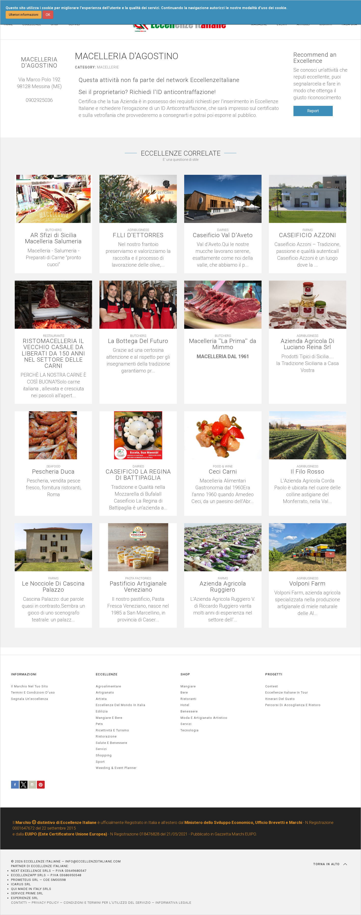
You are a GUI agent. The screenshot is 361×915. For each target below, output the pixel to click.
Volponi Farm (307, 584)
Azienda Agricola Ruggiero (223, 587)
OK (48, 15)
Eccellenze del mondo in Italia (120, 705)
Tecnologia (189, 730)
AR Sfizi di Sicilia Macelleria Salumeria (53, 238)
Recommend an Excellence (315, 58)
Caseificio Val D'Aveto (223, 235)
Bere (184, 692)
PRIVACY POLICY (45, 902)
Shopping (104, 755)
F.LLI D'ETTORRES (138, 235)
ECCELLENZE (106, 674)
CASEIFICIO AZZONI (307, 235)
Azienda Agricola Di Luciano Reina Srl (307, 344)
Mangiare (188, 686)
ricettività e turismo (112, 730)
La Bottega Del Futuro (138, 341)
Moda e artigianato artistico (203, 718)
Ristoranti (188, 699)
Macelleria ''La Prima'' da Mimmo (222, 344)
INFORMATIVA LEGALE (173, 902)
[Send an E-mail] (34, 107)
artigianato (105, 692)
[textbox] (53, 257)
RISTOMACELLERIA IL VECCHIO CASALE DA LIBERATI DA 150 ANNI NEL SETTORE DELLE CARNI (53, 353)
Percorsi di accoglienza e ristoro (293, 705)
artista (101, 699)
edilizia (102, 711)
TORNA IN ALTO (327, 864)
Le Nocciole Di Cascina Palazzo (53, 587)
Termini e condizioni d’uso (33, 692)
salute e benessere (111, 743)
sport (100, 762)
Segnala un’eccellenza (29, 699)
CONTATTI (19, 902)
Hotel (184, 705)
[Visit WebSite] (39, 107)
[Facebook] (44, 107)
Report (313, 111)
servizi (101, 749)
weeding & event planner (116, 768)
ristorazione (106, 736)
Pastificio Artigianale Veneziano (138, 587)
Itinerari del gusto (280, 699)
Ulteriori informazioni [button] (23, 14)
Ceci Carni (223, 472)
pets (99, 724)
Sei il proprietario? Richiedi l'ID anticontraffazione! (147, 92)
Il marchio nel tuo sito (29, 686)
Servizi (186, 724)
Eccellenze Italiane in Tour (286, 692)
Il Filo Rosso (307, 472)
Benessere (189, 711)
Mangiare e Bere (109, 718)
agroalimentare (108, 686)
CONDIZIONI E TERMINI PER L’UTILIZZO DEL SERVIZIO (107, 902)
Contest (271, 686)
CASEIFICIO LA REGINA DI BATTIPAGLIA (138, 475)
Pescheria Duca (53, 472)
